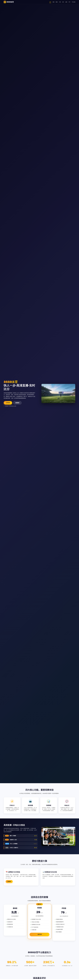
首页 (50, 1)
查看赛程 (17, 402)
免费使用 (15, 931)
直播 (53, 1)
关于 (69, 1)
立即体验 (8, 402)
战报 (66, 1)
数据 (57, 1)
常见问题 (73, 1)
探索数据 (46, 881)
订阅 (60, 1)
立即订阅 (39, 934)
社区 (63, 1)
